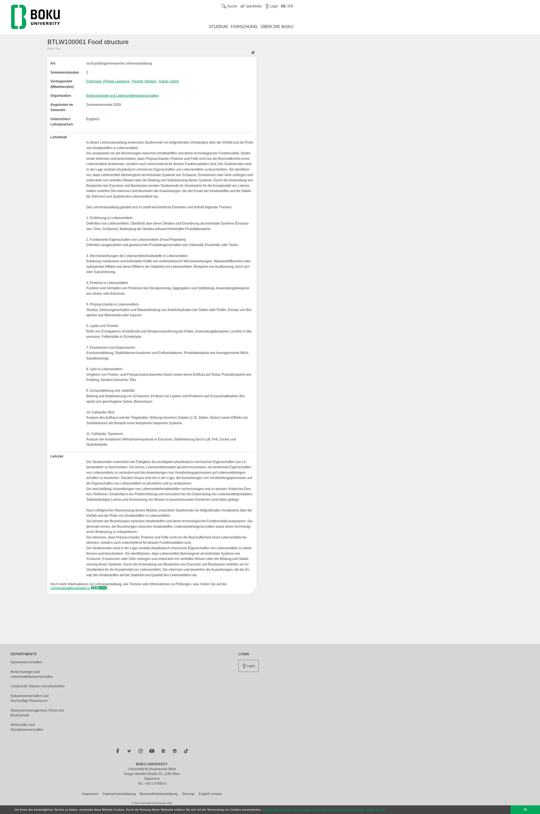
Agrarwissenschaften (26, 662)
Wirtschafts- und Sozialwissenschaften (27, 727)
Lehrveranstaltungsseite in (70, 588)
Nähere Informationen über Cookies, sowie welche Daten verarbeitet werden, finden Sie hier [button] (324, 809)
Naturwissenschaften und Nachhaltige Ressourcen (30, 698)
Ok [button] (525, 809)
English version (210, 794)
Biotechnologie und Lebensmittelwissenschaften (122, 95)
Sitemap (188, 794)
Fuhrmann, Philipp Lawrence (108, 81)
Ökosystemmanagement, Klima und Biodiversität (37, 713)
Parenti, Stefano (144, 81)
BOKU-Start (54, 48)
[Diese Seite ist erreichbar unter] (253, 53)
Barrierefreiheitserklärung (159, 794)
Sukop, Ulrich (169, 81)
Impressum (90, 794)
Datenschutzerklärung (119, 794)
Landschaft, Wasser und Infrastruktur (38, 686)
